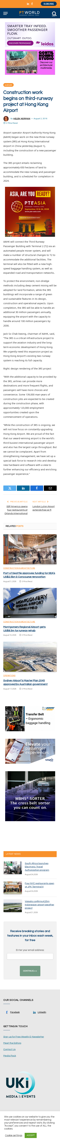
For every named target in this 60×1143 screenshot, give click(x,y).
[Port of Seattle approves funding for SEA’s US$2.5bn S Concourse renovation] (30, 549)
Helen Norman (21, 119)
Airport (8, 85)
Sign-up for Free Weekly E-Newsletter (23, 1037)
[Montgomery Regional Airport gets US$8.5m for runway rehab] (30, 603)
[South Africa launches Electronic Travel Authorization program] (13, 867)
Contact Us (9, 1049)
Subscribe (49, 4)
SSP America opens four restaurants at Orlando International (16, 510)
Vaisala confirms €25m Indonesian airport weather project (39, 904)
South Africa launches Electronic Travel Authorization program (37, 866)
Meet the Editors (12, 1043)
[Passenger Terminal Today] (30, 13)
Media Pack (9, 1056)
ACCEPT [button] (31, 1135)
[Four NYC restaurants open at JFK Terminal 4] (13, 887)
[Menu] (5, 13)
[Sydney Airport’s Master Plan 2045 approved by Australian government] (30, 657)
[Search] (54, 13)
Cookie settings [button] (13, 1135)
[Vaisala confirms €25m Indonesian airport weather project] (13, 905)
